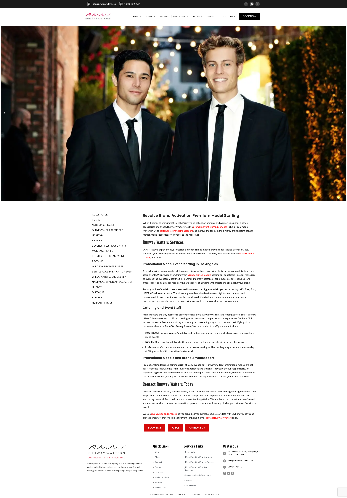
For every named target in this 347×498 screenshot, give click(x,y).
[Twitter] (228, 473)
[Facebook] (224, 473)
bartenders (165, 230)
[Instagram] (232, 473)
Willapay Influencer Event (110, 276)
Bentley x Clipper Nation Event (113, 271)
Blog (232, 16)
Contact (211, 16)
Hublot (97, 287)
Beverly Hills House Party (109, 245)
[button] (4, 113)
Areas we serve (179, 16)
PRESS (224, 16)
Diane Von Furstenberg (107, 230)
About (136, 16)
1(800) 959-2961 (235, 467)
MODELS (196, 16)
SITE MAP (196, 495)
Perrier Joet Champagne (108, 255)
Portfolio (164, 16)
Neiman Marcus (102, 302)
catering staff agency (244, 314)
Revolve (97, 261)
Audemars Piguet (103, 224)
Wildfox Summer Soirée (107, 266)
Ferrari (97, 219)
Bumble (97, 297)
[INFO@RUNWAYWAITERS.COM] (224, 460)
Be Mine (97, 240)
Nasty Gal (98, 235)
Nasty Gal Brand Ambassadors (112, 281)
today (221, 417)
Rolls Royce (100, 214)
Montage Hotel (102, 250)
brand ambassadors (182, 230)
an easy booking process (164, 413)
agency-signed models (199, 274)
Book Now (249, 16)
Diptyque (98, 292)
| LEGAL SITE (181, 495)
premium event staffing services (210, 226)
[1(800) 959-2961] (224, 467)
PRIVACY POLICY (212, 495)
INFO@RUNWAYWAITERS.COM (240, 460)
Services (149, 16)
